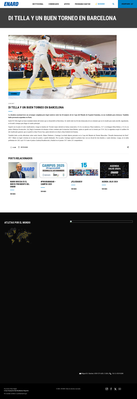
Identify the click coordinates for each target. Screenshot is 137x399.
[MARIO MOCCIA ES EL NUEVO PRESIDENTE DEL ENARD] (22, 170)
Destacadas (24, 147)
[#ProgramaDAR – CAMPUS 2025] (53, 170)
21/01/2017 (11, 103)
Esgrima (14, 94)
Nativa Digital (13, 388)
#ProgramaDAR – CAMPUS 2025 (48, 182)
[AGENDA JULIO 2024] (114, 170)
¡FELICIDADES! (76, 181)
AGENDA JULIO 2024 (110, 181)
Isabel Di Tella (13, 121)
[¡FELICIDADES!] (83, 170)
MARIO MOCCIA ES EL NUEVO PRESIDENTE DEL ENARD (19, 184)
